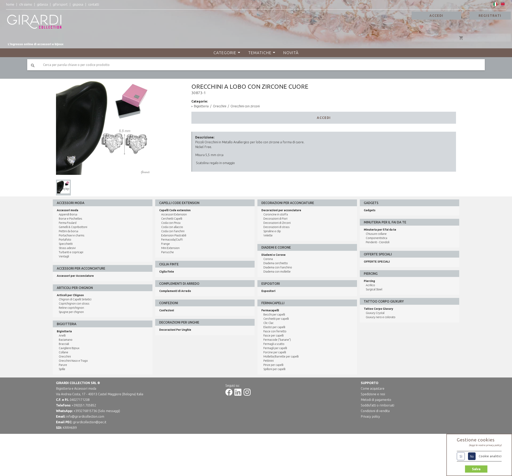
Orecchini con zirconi (245, 106)
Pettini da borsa (68, 231)
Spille (62, 369)
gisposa (78, 4)
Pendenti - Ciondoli (377, 242)
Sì (461, 456)
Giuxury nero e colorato (380, 317)
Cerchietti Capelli (171, 218)
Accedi (436, 15)
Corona (268, 259)
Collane (63, 352)
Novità (291, 52)
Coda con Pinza (170, 222)
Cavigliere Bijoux (69, 348)
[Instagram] (247, 394)
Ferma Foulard (67, 222)
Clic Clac (268, 323)
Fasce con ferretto (274, 331)
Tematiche (259, 52)
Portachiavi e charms (71, 235)
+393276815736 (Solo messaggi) (97, 411)
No (472, 456)
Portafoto (65, 239)
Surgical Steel (374, 289)
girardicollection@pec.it (89, 422)
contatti (93, 4)
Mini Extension (170, 248)
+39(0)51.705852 (84, 405)
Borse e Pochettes (70, 218)
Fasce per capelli (273, 335)
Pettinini (268, 360)
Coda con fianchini (172, 231)
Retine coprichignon (71, 307)
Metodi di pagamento (376, 399)
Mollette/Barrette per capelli (281, 356)
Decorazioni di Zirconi (277, 222)
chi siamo (25, 4)
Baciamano (65, 339)
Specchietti (66, 243)
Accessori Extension (174, 214)
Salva (476, 469)
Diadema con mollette (277, 271)
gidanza (42, 4)
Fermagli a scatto (273, 344)
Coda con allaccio (172, 227)
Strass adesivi (67, 248)
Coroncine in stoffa (275, 214)
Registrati (490, 15)
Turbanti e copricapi (71, 252)
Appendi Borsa (68, 214)
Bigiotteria (201, 106)
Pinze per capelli (273, 364)
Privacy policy (370, 416)
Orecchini (219, 106)
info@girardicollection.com (85, 416)
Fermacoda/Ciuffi (172, 239)
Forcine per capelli (274, 352)
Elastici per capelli (274, 327)
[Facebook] (228, 394)
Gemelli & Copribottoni (73, 227)
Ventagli (64, 256)
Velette (268, 235)
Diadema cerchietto (275, 263)
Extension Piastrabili (173, 235)
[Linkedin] (237, 394)
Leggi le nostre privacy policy (485, 445)
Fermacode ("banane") (277, 339)
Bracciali (64, 344)
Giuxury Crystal (375, 313)
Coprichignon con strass (74, 303)
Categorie (224, 52)
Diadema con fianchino (277, 267)
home (10, 4)
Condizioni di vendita (375, 411)
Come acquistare (372, 388)
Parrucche (167, 252)
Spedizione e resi (373, 394)
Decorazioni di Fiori (275, 218)
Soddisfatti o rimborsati (377, 405)
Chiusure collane (376, 233)
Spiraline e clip (272, 231)
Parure (63, 364)
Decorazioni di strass (276, 227)
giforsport (60, 4)
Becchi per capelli (274, 314)
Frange (165, 243)
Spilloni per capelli (274, 369)
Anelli (62, 335)
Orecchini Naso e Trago (73, 360)
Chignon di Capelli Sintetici (75, 299)
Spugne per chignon (71, 312)
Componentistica (376, 238)
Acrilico (370, 285)
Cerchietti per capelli (276, 318)
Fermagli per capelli (275, 348)
